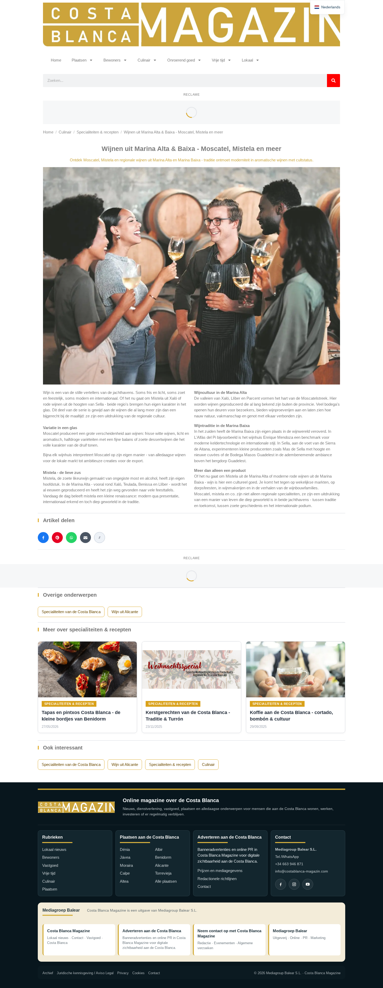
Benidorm (163, 857)
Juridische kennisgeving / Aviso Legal (85, 973)
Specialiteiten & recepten (98, 132)
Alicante (162, 865)
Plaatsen (79, 60)
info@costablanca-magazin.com (301, 871)
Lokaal (247, 60)
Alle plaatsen (166, 881)
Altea (124, 881)
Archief (47, 973)
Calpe (125, 873)
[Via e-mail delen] (85, 537)
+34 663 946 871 (289, 864)
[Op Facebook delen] (43, 537)
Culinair (144, 60)
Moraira (126, 865)
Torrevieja (163, 873)
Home (56, 60)
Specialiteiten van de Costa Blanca (71, 611)
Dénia (125, 849)
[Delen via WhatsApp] (71, 537)
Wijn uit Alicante (125, 611)
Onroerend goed (181, 60)
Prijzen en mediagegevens (220, 870)
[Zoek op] (333, 80)
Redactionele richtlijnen (217, 878)
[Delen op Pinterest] (57, 537)
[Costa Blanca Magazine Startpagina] (76, 807)
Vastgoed (50, 865)
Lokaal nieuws (54, 849)
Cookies (138, 973)
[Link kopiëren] (99, 537)
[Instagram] (294, 884)
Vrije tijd (218, 60)
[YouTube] (307, 884)
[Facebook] (280, 884)
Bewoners (112, 60)
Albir (159, 849)
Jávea (125, 857)
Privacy (123, 973)
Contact (204, 886)
